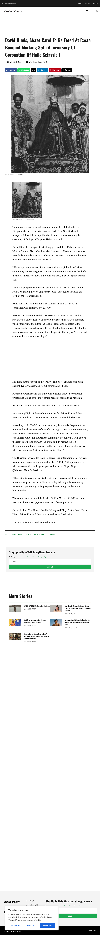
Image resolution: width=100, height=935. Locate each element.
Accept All (47, 925)
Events (8, 534)
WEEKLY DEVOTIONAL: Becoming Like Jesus (37, 606)
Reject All (31, 925)
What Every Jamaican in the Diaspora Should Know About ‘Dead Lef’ (35, 621)
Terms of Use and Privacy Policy (36, 557)
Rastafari (51, 534)
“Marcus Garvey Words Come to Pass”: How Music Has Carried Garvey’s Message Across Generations (36, 636)
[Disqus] (50, 796)
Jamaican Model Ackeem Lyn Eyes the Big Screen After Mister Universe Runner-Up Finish (77, 622)
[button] (87, 11)
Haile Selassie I (18, 534)
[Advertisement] (49, 27)
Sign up (50, 567)
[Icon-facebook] (4, 912)
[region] (32, 918)
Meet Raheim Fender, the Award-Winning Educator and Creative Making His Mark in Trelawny (77, 608)
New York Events (33, 534)
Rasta (43, 534)
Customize (15, 925)
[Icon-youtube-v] (4, 913)
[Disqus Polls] (50, 731)
